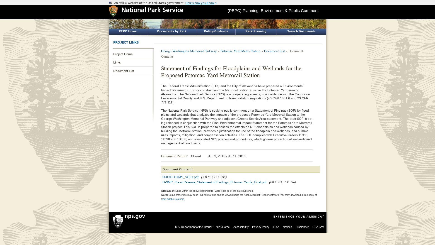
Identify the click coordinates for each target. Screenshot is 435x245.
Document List (123, 71)
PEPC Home (128, 31)
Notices (287, 227)
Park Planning (256, 31)
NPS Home (223, 227)
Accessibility (241, 227)
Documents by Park (172, 31)
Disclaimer (302, 227)
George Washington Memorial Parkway (189, 51)
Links (117, 62)
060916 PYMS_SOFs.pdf (180, 177)
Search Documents (301, 31)
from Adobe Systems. (173, 199)
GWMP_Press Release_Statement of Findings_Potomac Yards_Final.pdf (214, 182)
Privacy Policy (260, 227)
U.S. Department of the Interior (193, 227)
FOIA (276, 227)
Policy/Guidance (216, 31)
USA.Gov (318, 227)
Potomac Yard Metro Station (240, 51)
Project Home (123, 54)
